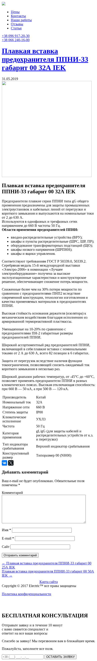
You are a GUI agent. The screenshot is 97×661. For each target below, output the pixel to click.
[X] (11, 463)
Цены (15, 12)
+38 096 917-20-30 (16, 36)
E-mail (8, 538)
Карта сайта (48, 582)
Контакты (18, 16)
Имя (6, 530)
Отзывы (17, 24)
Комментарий (12, 493)
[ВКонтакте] (4, 463)
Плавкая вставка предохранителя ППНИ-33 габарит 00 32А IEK (45, 59)
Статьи (16, 28)
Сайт (5, 547)
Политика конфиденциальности (26, 594)
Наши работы (21, 20)
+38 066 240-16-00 (16, 40)
